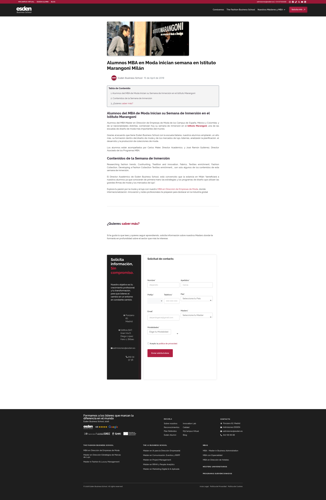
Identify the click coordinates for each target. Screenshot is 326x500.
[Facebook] (293, 2)
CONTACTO (225, 419)
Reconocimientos (171, 427)
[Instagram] (290, 2)
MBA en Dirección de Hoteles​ (216, 460)
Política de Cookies (235, 486)
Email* (150, 311)
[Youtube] (302, 2)
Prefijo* (150, 295)
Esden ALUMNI (43, 2)
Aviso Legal (204, 486)
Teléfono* (168, 295)
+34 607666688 (280, 2)
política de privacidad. (168, 343)
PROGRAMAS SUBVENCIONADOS (217, 474)
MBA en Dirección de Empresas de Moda (178, 189)
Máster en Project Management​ (157, 460)
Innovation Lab (189, 423)
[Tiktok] (296, 2)
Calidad (186, 427)
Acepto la (164, 343)
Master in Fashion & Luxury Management (101, 462)
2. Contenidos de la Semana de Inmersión (131, 98)
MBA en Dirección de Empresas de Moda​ (101, 450)
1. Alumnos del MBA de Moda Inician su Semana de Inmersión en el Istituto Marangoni (153, 93)
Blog (53, 2)
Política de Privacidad (218, 486)
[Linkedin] (305, 2)
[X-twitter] (299, 2)
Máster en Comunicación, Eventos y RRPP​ (161, 455)
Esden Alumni (170, 435)
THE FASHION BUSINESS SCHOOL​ (98, 445)
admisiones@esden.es (265, 2)
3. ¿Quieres (122, 103)
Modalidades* (153, 327)
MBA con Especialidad (212, 455)
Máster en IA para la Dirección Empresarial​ (161, 451)
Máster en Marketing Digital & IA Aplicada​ (161, 469)
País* (183, 294)
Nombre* (151, 280)
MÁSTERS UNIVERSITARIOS (215, 467)
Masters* (184, 311)
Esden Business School (130, 78)
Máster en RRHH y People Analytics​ (158, 464)
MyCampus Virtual (26, 2)
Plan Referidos (170, 431)
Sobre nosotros (170, 423)
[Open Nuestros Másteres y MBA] (284, 9)
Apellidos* (185, 280)
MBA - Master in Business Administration (220, 451)
